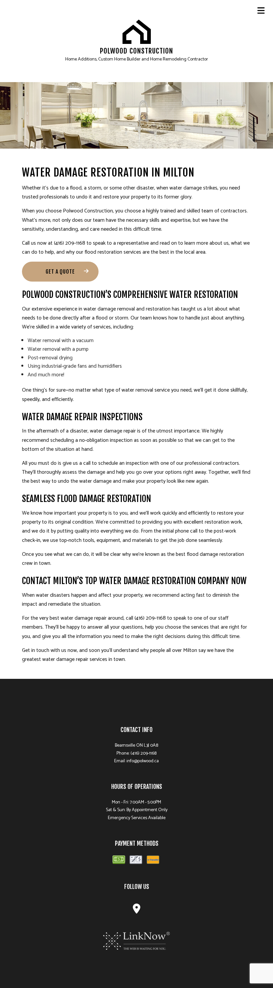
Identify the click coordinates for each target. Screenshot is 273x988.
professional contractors (212, 463)
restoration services (119, 252)
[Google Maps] (136, 910)
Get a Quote (60, 271)
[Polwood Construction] (137, 31)
